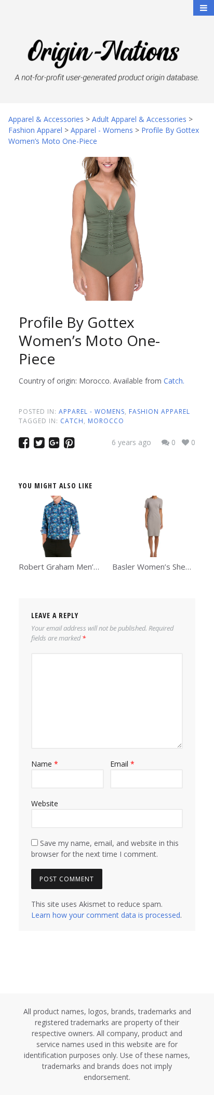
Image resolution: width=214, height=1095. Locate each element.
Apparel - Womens (92, 411)
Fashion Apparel (159, 411)
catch (72, 420)
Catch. (174, 381)
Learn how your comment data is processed (105, 915)
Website (44, 803)
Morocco (106, 420)
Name (44, 764)
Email (122, 764)
